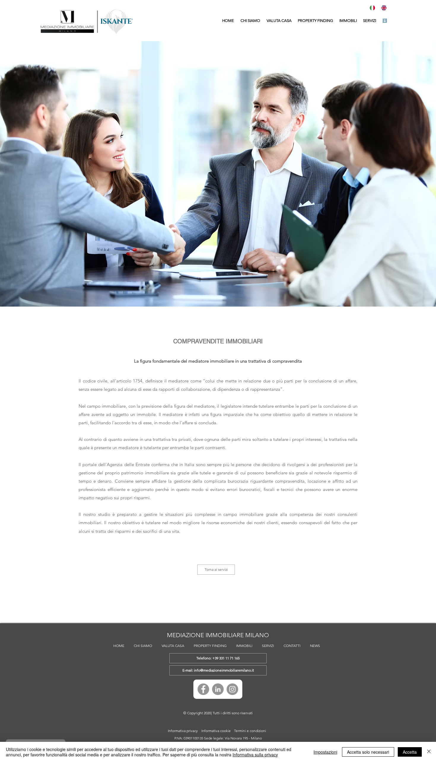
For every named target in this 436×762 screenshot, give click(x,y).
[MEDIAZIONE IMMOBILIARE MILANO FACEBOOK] (203, 689)
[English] (385, 7)
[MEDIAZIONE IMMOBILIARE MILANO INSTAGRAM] (232, 689)
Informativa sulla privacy (255, 755)
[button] (348, 20)
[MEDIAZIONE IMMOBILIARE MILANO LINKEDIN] (218, 689)
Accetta (410, 752)
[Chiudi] (428, 752)
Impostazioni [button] (325, 752)
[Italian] (373, 7)
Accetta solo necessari (368, 752)
